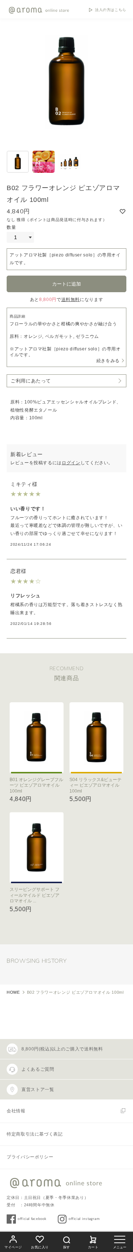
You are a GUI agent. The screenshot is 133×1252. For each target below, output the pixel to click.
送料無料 (70, 299)
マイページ (13, 1247)
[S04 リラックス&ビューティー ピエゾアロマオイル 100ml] (96, 737)
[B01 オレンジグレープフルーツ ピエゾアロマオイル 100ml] (37, 737)
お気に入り (40, 1247)
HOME (13, 992)
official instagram (84, 1219)
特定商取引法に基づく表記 (35, 1134)
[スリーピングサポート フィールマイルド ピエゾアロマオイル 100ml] (37, 847)
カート (93, 1247)
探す (66, 1247)
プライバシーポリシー (30, 1157)
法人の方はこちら (110, 10)
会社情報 (16, 1110)
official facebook (32, 1219)
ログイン (71, 462)
